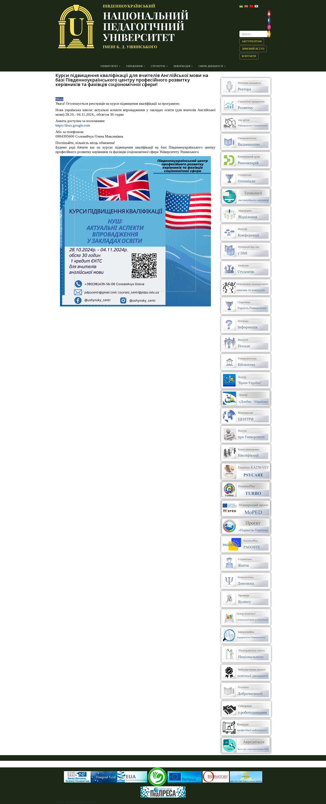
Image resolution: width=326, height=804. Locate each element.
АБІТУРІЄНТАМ (251, 41)
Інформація (182, 66)
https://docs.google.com (72, 125)
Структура (158, 66)
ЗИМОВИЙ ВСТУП (253, 48)
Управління (134, 66)
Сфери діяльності (210, 66)
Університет (109, 66)
